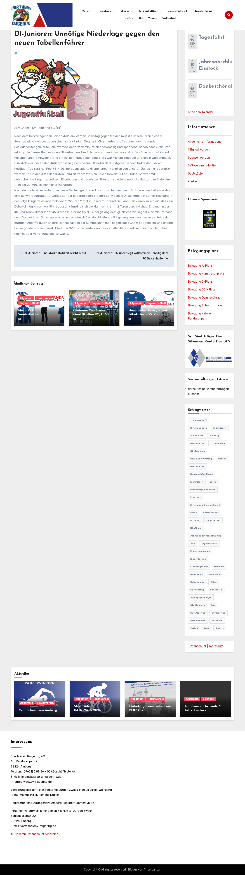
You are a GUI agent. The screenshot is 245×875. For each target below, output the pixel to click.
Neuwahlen (196, 574)
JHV (192, 543)
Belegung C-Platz (200, 281)
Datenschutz (197, 646)
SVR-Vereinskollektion (202, 165)
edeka (212, 482)
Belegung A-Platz (200, 265)
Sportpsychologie (200, 597)
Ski (140, 18)
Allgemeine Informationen (205, 141)
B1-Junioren (197, 443)
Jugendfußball (177, 11)
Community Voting (201, 458)
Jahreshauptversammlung (206, 536)
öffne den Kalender (200, 112)
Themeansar (152, 869)
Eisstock (105, 11)
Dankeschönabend (221, 86)
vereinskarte (198, 620)
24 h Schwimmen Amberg (38, 710)
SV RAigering (197, 613)
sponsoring (197, 589)
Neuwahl (219, 566)
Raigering (215, 574)
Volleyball (169, 18)
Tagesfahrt (212, 37)
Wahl (206, 628)
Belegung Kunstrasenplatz (206, 273)
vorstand (217, 620)
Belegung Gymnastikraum (205, 297)
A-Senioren (197, 435)
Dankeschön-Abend (201, 474)
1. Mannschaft (198, 420)
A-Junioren (219, 428)
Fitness (124, 11)
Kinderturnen (205, 11)
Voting (194, 628)
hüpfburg (195, 528)
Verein (87, 11)
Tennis (152, 18)
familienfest (211, 512)
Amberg (214, 435)
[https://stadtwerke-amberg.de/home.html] (209, 219)
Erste (193, 512)
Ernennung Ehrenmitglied (205, 505)
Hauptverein (45, 298)
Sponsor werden (199, 157)
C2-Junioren (197, 451)
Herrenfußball (148, 11)
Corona (222, 458)
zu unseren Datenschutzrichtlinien (34, 834)
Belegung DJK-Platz (201, 289)
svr (213, 605)
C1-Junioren (218, 443)
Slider (214, 582)
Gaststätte (195, 173)
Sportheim (216, 589)
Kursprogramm (199, 566)
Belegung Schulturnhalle (205, 305)
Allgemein (26, 298)
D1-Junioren (197, 466)
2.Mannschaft (198, 428)
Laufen (127, 18)
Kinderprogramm (200, 551)
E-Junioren (196, 482)
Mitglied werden (199, 149)
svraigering (218, 613)
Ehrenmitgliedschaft (202, 489)
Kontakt (193, 181)
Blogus (132, 869)
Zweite (220, 628)
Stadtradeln (197, 605)
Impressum (216, 646)
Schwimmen (197, 582)
